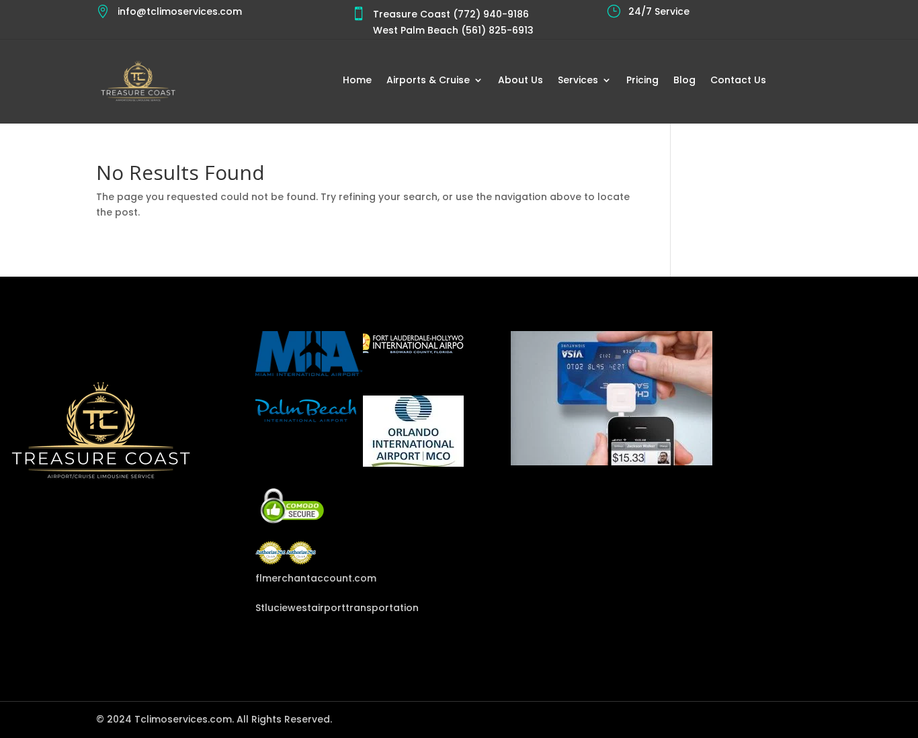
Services (578, 81)
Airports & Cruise (428, 81)
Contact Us (738, 81)
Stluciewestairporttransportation (309, 607)
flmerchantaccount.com (309, 578)
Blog (684, 81)
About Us (520, 81)
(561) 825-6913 (496, 30)
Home (357, 81)
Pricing (642, 81)
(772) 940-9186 (489, 14)
